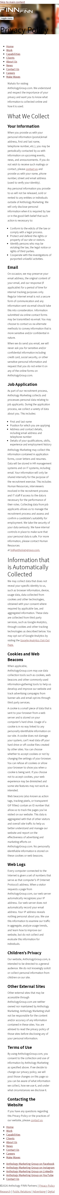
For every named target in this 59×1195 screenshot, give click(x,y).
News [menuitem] (9, 65)
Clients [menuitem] (10, 58)
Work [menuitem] (9, 50)
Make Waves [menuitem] (13, 77)
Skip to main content (12, 2)
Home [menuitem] (10, 46)
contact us (32, 169)
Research (5, 1191)
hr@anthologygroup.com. (25, 550)
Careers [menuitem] (10, 73)
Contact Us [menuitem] (12, 69)
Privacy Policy (47, 1185)
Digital (51, 1191)
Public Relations (22, 1191)
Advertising (39, 1191)
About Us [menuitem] (11, 61)
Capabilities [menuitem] (13, 54)
